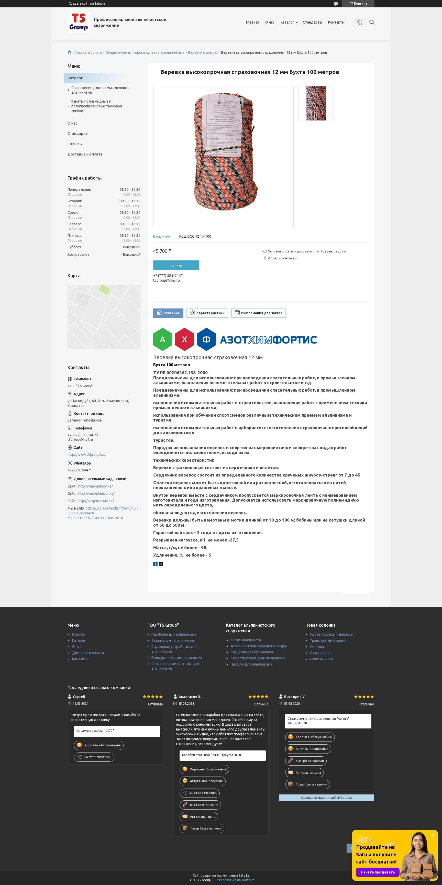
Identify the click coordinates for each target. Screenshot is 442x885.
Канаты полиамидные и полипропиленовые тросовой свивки (96, 106)
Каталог (287, 22)
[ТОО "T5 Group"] (79, 22)
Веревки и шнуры (202, 52)
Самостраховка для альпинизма (258, 658)
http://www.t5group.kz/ (86, 454)
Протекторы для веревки (331, 634)
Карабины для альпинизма (173, 634)
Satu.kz (244, 875)
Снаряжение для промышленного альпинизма (145, 52)
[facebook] (155, 565)
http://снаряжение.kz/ (96, 501)
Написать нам (321, 659)
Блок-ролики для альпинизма (176, 658)
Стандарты (312, 22)
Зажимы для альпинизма (172, 640)
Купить (176, 265)
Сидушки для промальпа (252, 652)
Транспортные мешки (328, 640)
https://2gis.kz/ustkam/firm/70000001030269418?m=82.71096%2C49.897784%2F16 (103, 513)
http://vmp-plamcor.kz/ (96, 493)
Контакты (336, 22)
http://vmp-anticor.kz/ (95, 486)
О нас (269, 22)
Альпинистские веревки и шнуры (259, 646)
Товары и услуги (88, 52)
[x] (161, 565)
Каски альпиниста (246, 640)
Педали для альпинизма (251, 664)
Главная (252, 22)
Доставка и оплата (85, 154)
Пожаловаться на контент (234, 880)
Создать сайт (79, 3)
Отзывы (75, 144)
